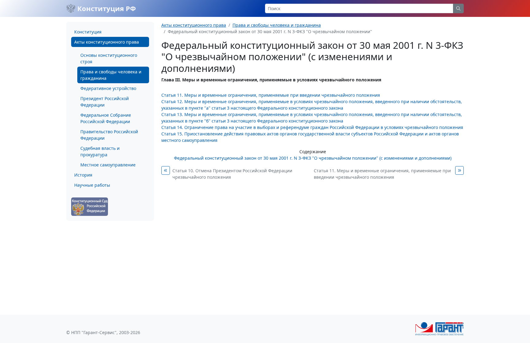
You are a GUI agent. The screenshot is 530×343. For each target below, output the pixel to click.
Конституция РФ (105, 8)
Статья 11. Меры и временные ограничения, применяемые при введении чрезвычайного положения (270, 95)
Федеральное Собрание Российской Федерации (105, 118)
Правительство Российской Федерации (109, 135)
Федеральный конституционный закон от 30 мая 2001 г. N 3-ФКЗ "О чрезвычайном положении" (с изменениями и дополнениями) (312, 158)
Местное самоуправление (108, 165)
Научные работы (92, 185)
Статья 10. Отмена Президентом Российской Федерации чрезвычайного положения (232, 174)
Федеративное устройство (108, 88)
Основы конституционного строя (108, 58)
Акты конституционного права (106, 42)
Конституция (88, 32)
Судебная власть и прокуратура (100, 151)
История (83, 175)
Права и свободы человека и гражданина (110, 75)
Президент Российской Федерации (104, 101)
